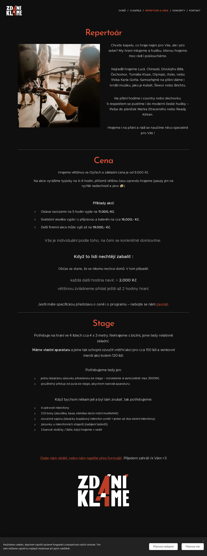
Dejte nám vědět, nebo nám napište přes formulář (81, 458)
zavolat (162, 304)
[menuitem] (123, 10)
